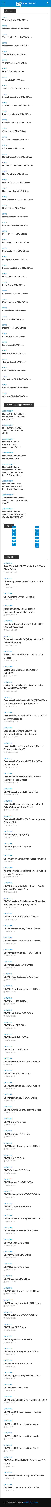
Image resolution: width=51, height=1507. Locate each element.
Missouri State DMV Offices (14, 234)
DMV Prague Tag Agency (16, 834)
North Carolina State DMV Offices (17, 165)
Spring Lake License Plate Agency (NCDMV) (21, 671)
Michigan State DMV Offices (14, 259)
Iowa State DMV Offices (13, 319)
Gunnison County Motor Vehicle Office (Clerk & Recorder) (24, 626)
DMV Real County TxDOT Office (20, 1315)
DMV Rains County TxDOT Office (21, 916)
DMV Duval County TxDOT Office (21, 1351)
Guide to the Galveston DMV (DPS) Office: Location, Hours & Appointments (25, 702)
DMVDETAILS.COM (30, 1502)
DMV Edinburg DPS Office (17, 1134)
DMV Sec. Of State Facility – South (21, 1436)
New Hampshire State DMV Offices (17, 199)
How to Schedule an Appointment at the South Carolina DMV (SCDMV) (14, 514)
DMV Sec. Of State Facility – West (21, 1424)
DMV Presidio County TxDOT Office (22, 952)
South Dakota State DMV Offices (17, 97)
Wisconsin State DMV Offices (15, 28)
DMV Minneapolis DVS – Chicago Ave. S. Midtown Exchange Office (24, 888)
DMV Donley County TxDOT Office (22, 1194)
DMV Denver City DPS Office (18, 1182)
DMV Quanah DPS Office (16, 1242)
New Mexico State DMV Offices (16, 182)
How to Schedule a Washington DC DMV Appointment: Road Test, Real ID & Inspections (13, 471)
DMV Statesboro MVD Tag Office (21, 791)
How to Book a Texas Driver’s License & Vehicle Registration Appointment (14, 486)
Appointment (7, 411)
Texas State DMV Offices (13, 80)
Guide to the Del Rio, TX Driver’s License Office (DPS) (24, 821)
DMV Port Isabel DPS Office (18, 1363)
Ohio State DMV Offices (13, 148)
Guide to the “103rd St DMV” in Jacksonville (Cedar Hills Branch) (20, 732)
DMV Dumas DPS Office (16, 1387)
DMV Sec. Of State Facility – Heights (22, 1411)
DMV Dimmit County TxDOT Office (22, 1061)
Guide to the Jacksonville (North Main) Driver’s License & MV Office (23, 805)
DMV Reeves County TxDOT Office (22, 928)
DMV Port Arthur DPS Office (18, 1013)
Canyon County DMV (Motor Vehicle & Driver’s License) (24, 641)
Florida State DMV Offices (14, 370)
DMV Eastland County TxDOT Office (22, 1303)
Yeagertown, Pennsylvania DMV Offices (13, 551)
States (8, 11)
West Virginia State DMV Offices (17, 37)
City (7, 526)
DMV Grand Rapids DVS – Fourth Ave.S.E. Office (25, 1462)
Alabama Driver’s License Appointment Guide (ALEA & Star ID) (15, 500)
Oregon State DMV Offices (14, 131)
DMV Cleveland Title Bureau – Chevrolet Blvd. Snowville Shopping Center (24, 903)
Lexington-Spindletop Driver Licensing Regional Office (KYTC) (23, 687)
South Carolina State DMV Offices (17, 105)
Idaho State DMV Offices (13, 345)
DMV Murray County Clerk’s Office (21, 1487)
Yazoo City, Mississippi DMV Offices (37, 551)
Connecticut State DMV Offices (16, 379)
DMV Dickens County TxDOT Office (22, 940)
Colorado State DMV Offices (15, 388)
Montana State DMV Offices (15, 225)
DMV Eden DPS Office (15, 1158)
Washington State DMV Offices (16, 46)
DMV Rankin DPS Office (16, 1049)
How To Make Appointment (17, 405)
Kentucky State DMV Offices (15, 302)
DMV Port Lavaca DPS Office (18, 964)
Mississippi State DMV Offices (15, 242)
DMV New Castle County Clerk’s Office (24, 1475)
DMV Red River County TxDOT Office (23, 1218)
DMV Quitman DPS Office (17, 1170)
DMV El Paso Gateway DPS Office (21, 977)
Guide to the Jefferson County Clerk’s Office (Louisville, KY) (23, 748)
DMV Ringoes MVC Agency (17, 846)
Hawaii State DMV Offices (13, 353)
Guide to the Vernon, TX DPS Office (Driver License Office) (22, 778)
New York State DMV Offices (15, 174)
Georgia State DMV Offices (14, 362)
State (4, 17)
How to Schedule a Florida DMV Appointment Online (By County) (14, 416)
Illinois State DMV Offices (13, 336)
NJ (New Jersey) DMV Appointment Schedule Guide (12, 430)
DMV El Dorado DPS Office (17, 1073)
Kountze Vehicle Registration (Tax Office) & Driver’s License (25, 872)
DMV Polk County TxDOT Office (20, 1097)
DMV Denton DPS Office (16, 1267)
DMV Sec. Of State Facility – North (21, 1448)
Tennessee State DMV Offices (15, 88)
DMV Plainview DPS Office (17, 1206)
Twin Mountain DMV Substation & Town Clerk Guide (24, 568)
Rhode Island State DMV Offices (16, 114)
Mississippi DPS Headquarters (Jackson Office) (24, 656)
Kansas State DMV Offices (14, 311)
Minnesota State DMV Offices (15, 251)
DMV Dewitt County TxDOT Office (22, 1146)
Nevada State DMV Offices (14, 208)
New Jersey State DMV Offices (15, 191)
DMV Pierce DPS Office (16, 1001)
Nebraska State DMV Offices (15, 217)
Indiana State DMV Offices (14, 328)
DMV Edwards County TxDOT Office (22, 1109)
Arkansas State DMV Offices (15, 396)
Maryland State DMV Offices (15, 276)
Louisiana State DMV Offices (15, 294)
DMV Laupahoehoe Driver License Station (25, 1399)
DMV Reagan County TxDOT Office (22, 1375)
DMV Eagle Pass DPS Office (18, 1339)
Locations (9, 557)
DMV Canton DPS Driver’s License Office (25, 858)
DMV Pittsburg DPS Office (17, 1254)
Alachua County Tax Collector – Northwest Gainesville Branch (20, 610)
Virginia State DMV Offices (14, 54)
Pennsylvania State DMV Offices (16, 123)
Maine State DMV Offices (13, 285)
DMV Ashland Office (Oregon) (19, 596)
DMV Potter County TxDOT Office (22, 1291)
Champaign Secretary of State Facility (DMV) (23, 583)
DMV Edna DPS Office (15, 1121)
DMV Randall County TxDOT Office (22, 1085)
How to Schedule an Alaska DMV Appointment (14, 457)
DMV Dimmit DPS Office (16, 1037)
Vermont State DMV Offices (14, 63)
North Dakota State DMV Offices (17, 157)
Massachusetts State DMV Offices (17, 268)
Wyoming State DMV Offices (15, 20)
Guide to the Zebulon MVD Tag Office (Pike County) (23, 763)
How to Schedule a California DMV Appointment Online (11, 444)
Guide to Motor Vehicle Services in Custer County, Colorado (25, 717)
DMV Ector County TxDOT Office (21, 1230)
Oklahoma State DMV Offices (15, 140)
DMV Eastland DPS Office (17, 1278)
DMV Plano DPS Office (15, 1025)
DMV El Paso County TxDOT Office (22, 989)
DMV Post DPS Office (15, 1327)
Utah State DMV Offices (13, 71)
